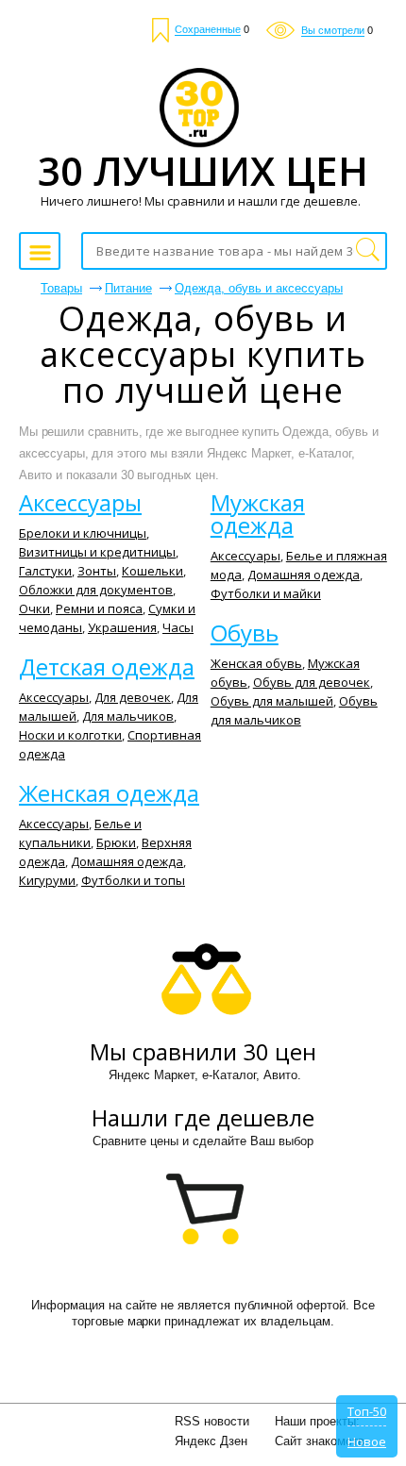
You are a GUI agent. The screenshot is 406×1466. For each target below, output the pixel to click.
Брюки (116, 842)
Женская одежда (109, 793)
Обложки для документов (96, 589)
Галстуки (45, 570)
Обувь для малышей (272, 700)
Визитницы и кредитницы (97, 551)
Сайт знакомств (319, 1441)
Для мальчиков (128, 716)
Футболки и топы (133, 880)
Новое (366, 1441)
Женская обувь (256, 663)
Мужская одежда (258, 514)
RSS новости (212, 1421)
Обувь (245, 633)
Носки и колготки (70, 734)
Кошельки (152, 570)
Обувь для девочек (311, 682)
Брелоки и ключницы (82, 533)
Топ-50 (366, 1411)
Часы (178, 627)
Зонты (96, 570)
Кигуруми (47, 880)
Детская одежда (107, 667)
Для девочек (132, 697)
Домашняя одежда (127, 861)
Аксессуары (80, 502)
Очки (34, 608)
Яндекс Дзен (211, 1441)
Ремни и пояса (99, 608)
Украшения (122, 627)
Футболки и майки (266, 593)
